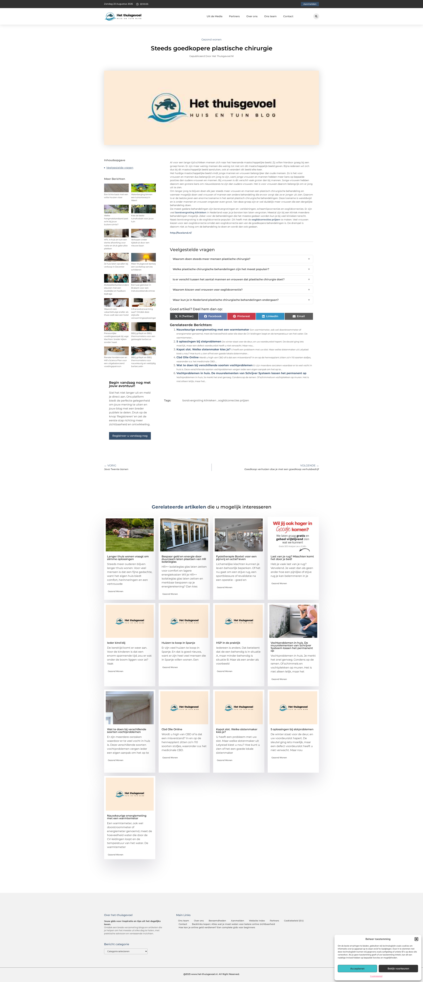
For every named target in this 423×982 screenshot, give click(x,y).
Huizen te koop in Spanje (178, 642)
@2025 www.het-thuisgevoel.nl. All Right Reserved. (211, 974)
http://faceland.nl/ (181, 232)
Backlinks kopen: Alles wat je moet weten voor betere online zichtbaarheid (233, 924)
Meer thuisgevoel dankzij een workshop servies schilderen (143, 267)
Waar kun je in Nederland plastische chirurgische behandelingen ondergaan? (241, 299)
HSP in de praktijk (228, 642)
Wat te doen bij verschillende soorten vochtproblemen (214, 365)
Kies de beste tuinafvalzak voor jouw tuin (142, 218)
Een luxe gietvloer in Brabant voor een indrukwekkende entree (143, 288)
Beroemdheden (217, 920)
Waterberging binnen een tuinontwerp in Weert (141, 197)
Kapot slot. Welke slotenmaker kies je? (203, 349)
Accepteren (357, 968)
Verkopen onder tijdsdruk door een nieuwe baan (140, 242)
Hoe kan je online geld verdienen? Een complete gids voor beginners (217, 927)
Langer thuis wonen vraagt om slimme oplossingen (128, 558)
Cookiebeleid (376, 976)
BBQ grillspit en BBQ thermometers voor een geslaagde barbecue (143, 336)
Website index (257, 920)
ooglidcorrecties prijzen (266, 219)
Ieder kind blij (116, 642)
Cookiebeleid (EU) (294, 920)
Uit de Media (214, 16)
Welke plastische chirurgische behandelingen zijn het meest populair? (241, 269)
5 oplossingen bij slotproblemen (198, 341)
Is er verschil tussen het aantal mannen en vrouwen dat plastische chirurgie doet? (241, 279)
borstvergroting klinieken (191, 212)
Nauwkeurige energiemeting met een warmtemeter (212, 329)
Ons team (270, 16)
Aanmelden (237, 920)
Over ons (252, 16)
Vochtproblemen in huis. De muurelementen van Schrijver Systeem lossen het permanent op (241, 373)
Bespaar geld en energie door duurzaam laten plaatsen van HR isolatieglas (184, 559)
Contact (288, 16)
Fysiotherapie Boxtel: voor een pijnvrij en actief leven (236, 558)
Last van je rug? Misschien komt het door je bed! (292, 558)
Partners (234, 16)
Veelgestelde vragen (119, 167)
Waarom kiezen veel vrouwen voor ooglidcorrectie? (241, 289)
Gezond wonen (211, 39)
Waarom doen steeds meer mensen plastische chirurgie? (241, 259)
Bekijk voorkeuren (398, 968)
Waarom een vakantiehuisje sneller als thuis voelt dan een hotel (116, 312)
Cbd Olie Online (187, 357)
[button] (416, 939)
